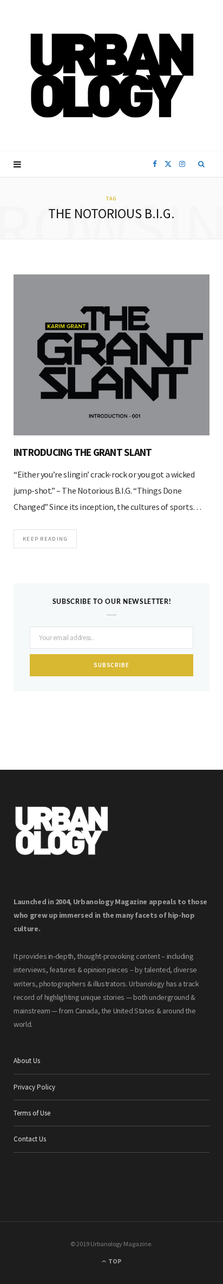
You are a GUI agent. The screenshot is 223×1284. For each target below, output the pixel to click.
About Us (27, 1060)
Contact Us (30, 1139)
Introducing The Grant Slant (83, 452)
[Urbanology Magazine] (111, 75)
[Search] (201, 164)
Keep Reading (45, 538)
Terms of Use (32, 1113)
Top (114, 1261)
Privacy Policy (34, 1087)
